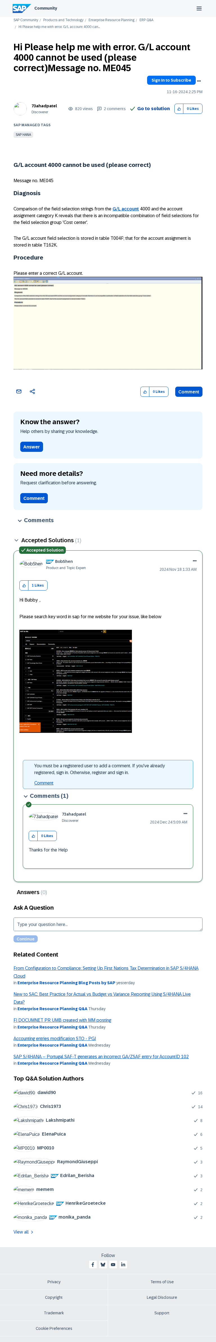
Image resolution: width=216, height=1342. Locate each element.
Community (45, 8)
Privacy (54, 1282)
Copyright (54, 1297)
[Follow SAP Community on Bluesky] (103, 1264)
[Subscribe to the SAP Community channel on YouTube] (113, 1264)
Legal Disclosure (162, 1297)
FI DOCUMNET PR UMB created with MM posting (62, 1020)
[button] (179, 109)
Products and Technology (63, 20)
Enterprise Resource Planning (111, 20)
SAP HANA (23, 135)
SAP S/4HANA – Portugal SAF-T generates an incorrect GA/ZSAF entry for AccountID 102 (101, 1056)
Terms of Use (162, 1282)
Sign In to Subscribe (171, 80)
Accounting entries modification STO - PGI (55, 1038)
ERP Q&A (146, 20)
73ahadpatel (44, 106)
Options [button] (199, 81)
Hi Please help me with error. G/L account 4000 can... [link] (59, 27)
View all (21, 1232)
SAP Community (26, 20)
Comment (188, 391)
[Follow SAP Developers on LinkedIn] (123, 1264)
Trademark (54, 1313)
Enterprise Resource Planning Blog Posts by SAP (66, 983)
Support (162, 1313)
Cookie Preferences (54, 1328)
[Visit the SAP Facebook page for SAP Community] (93, 1264)
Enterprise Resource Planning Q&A (52, 1008)
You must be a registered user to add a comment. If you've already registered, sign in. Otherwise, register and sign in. (99, 769)
